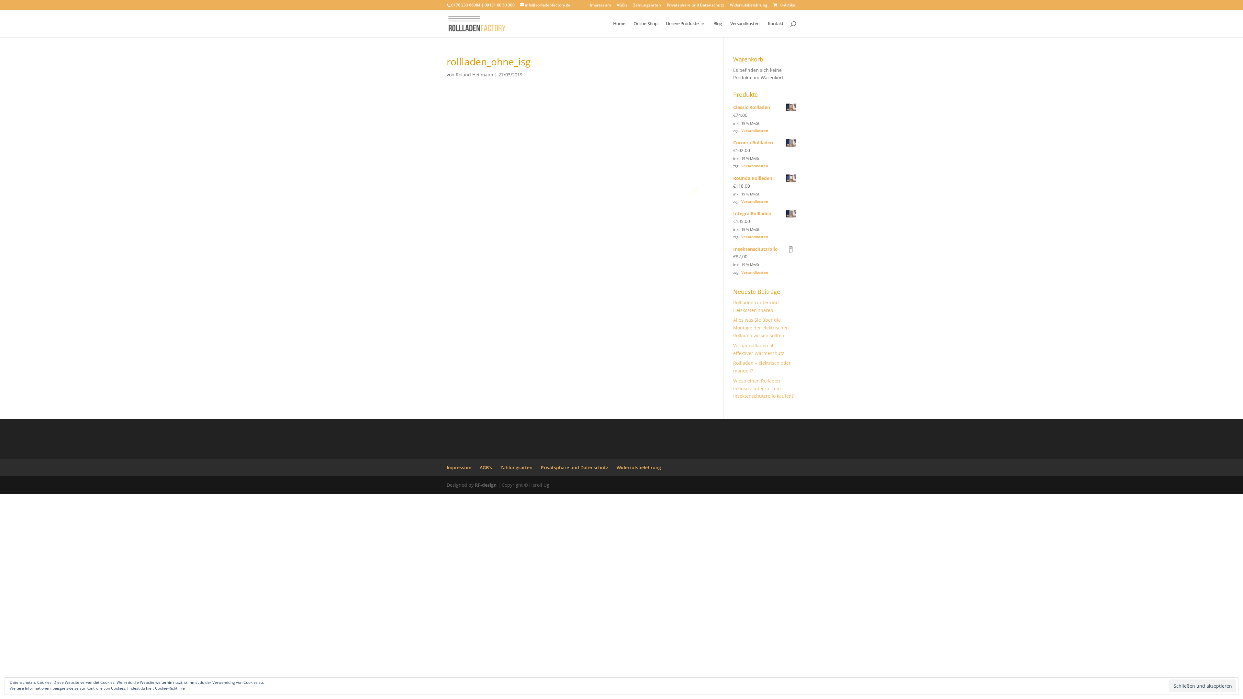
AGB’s (622, 5)
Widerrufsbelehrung (748, 5)
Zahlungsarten (647, 5)
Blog (717, 24)
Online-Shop (645, 24)
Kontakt (775, 24)
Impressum (600, 5)
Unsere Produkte (682, 24)
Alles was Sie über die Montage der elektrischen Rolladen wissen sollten (761, 327)
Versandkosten (744, 24)
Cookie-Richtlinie (170, 688)
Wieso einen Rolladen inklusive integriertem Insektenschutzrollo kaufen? (763, 388)
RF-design (486, 485)
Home (619, 24)
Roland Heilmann (474, 75)
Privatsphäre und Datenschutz (695, 5)
